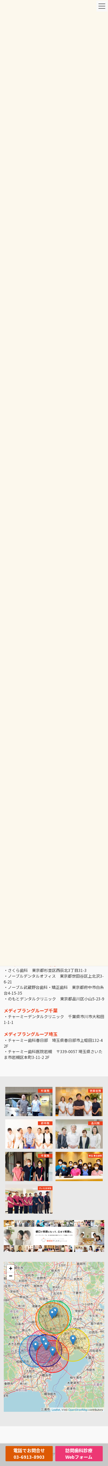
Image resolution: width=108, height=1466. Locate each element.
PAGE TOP (100, 1417)
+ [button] (10, 1268)
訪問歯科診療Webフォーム (78, 1453)
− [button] (10, 1276)
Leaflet (56, 1410)
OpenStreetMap (78, 1410)
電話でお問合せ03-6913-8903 (29, 1453)
